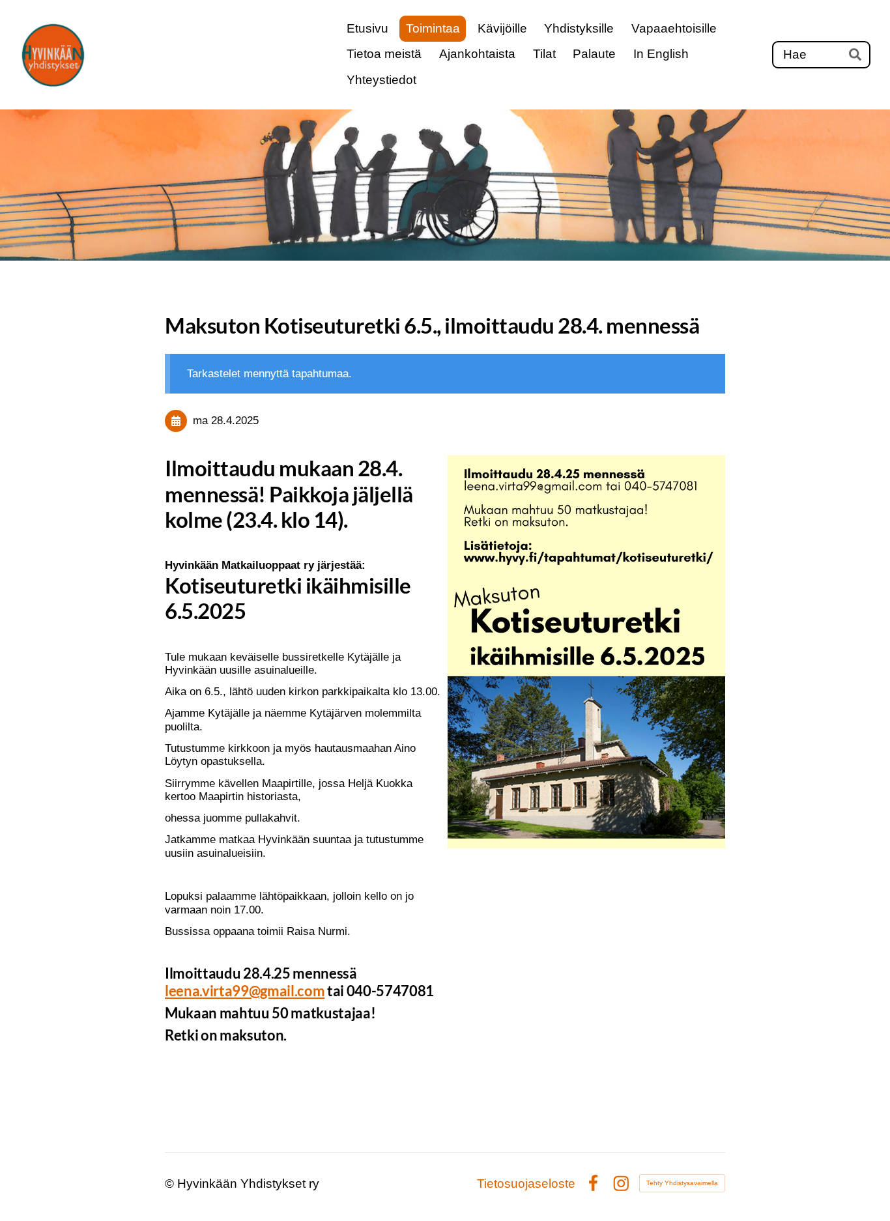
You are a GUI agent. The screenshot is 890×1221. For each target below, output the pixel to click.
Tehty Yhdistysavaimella (682, 1182)
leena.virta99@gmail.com (244, 990)
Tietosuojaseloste (526, 1183)
